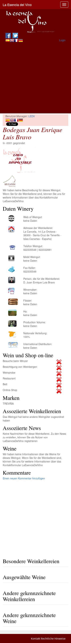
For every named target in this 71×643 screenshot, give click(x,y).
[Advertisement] (35, 78)
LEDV (31, 116)
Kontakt (35, 638)
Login (62, 40)
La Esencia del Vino (17, 4)
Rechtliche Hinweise (53, 638)
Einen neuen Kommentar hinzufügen (24, 478)
